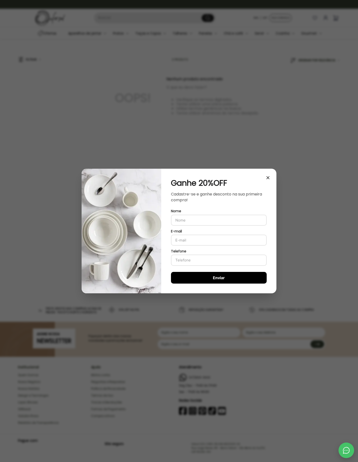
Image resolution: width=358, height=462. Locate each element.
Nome (176, 211)
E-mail (176, 231)
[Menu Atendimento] (346, 450)
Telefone (178, 251)
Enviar (219, 277)
